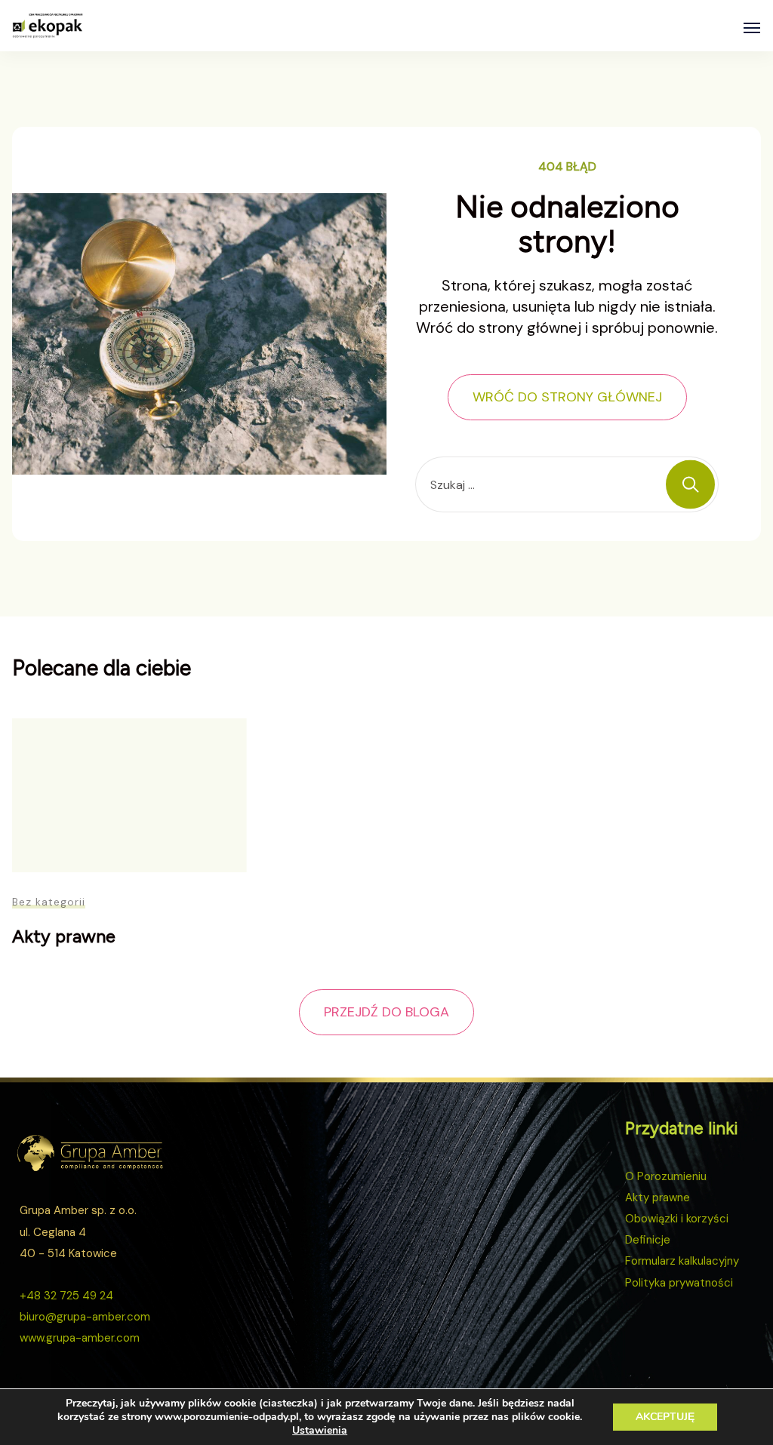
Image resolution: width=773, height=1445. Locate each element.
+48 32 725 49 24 (66, 1295)
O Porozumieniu (666, 1176)
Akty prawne (63, 936)
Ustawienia (319, 1430)
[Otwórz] (752, 28)
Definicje (647, 1239)
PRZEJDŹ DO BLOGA (386, 1012)
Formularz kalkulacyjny (682, 1260)
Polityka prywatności (679, 1282)
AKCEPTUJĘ (665, 1417)
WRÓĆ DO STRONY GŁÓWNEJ (567, 397)
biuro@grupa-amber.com (85, 1316)
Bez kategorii (48, 902)
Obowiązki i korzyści (676, 1218)
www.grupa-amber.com (80, 1337)
